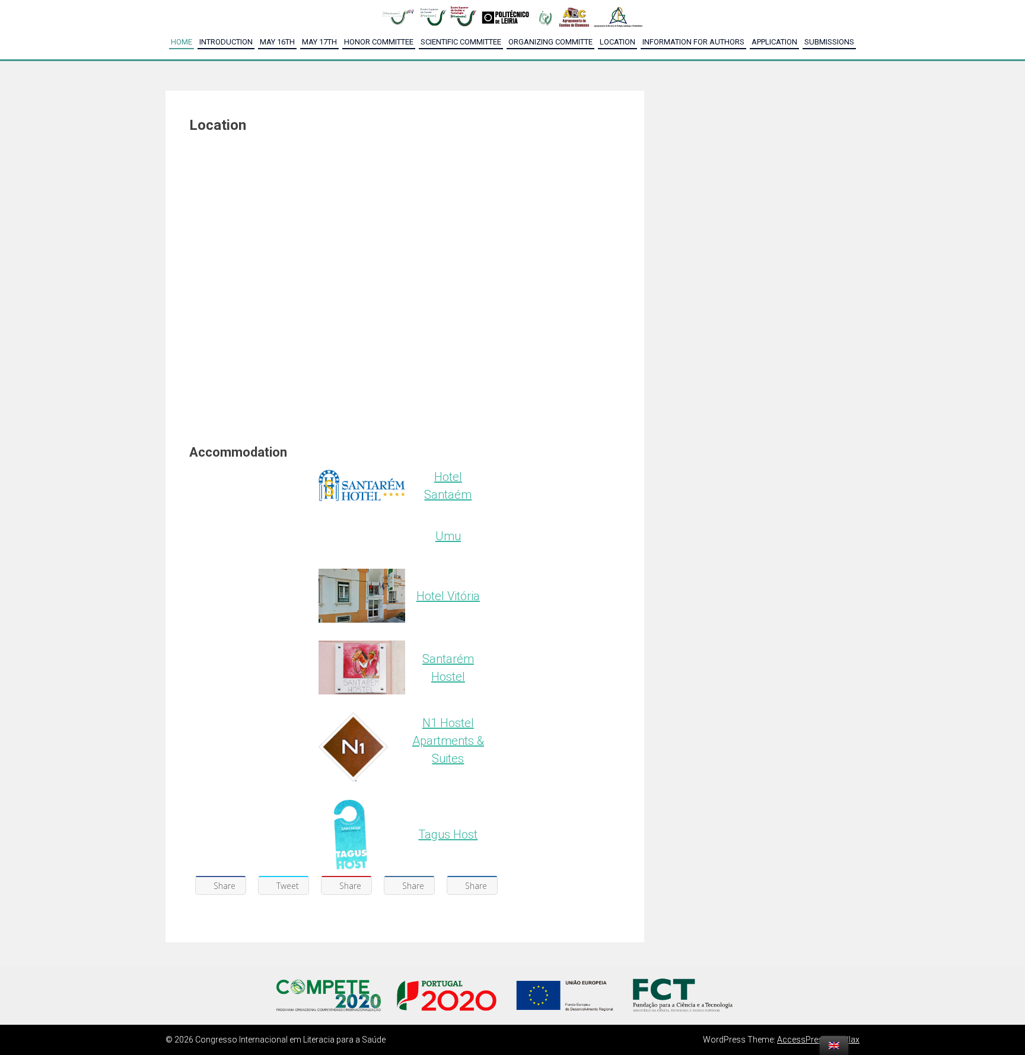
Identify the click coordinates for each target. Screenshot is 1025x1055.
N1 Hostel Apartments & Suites (448, 741)
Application (774, 41)
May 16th (277, 41)
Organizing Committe (550, 41)
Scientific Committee (461, 41)
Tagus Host (448, 834)
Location (617, 41)
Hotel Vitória (448, 596)
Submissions (829, 41)
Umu (448, 536)
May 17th (319, 41)
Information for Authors (693, 41)
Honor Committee (378, 41)
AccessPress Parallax (818, 1039)
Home (181, 41)
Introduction (226, 41)
